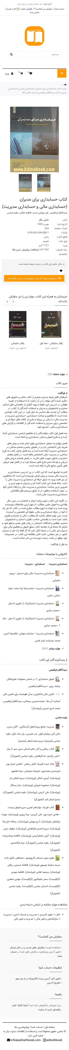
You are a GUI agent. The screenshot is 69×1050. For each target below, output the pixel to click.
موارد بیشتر (54, 648)
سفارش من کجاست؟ (43, 9)
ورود (7, 74)
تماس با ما (34, 12)
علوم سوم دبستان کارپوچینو (40, 858)
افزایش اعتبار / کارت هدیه (19, 9)
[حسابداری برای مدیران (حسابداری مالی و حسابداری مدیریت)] (43, 183)
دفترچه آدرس (54, 983)
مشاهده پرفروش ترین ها (26, 250)
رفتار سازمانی (17, 343)
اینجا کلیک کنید (20, 1005)
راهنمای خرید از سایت (49, 1009)
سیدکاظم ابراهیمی (58, 213)
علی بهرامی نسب (40, 213)
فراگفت (61, 393)
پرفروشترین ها (22, 1027)
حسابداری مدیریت (58, 564)
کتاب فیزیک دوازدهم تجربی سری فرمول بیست (31, 807)
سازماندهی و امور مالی (47, 919)
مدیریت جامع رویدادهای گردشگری (37, 727)
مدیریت (7, 914)
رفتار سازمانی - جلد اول (51, 343)
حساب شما (59, 9)
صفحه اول (49, 1027)
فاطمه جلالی (25, 213)
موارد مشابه (59, 374)
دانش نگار (44, 220)
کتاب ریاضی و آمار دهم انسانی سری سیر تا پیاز (31, 749)
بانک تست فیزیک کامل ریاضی (39, 764)
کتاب (57, 914)
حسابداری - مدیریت (35, 564)
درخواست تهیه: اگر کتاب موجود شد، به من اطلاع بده (32, 278)
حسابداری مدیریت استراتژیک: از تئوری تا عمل (31, 603)
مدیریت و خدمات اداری (25, 914)
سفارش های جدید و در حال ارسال (27, 947)
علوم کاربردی (46, 914)
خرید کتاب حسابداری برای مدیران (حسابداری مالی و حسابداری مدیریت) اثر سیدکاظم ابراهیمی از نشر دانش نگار (37, 90)
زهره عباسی (12, 213)
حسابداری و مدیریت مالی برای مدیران (36, 573)
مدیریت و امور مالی (23, 919)
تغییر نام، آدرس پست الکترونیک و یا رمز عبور (38, 978)
